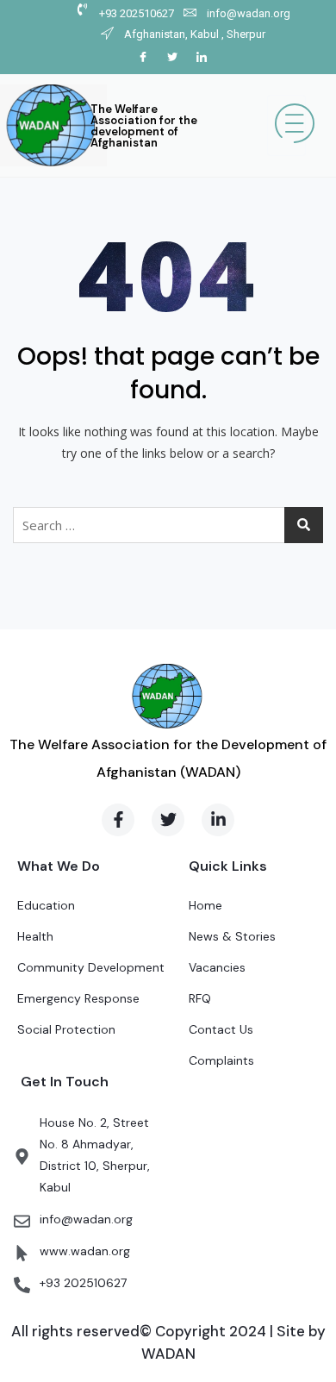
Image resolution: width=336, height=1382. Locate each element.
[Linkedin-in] (218, 820)
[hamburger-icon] (286, 125)
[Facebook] (143, 58)
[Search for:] (168, 525)
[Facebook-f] (118, 820)
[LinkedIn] (202, 58)
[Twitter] (172, 58)
